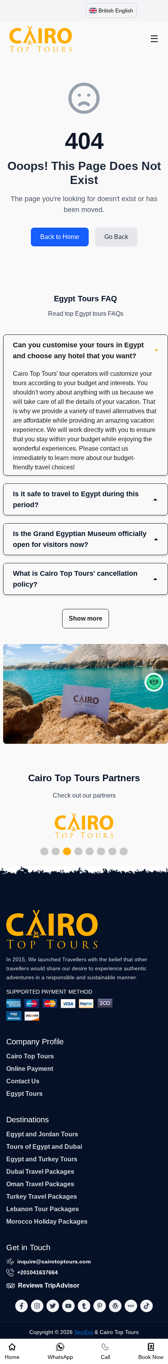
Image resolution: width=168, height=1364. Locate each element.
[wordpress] (115, 1306)
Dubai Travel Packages (40, 1171)
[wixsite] (131, 1306)
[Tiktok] (146, 1306)
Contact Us (22, 1081)
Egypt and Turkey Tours (41, 1159)
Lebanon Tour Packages (42, 1209)
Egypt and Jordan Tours (42, 1134)
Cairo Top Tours (30, 1056)
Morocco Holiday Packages (47, 1221)
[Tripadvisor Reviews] (154, 682)
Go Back (116, 237)
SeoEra (83, 1332)
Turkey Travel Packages (41, 1196)
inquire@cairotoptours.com (54, 1261)
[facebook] (21, 1306)
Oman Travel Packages (40, 1184)
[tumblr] (84, 1306)
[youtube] (68, 1306)
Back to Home (59, 237)
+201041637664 (37, 1272)
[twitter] (52, 1306)
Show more (85, 618)
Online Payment (29, 1068)
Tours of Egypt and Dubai (44, 1146)
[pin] (99, 1306)
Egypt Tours (24, 1093)
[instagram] (37, 1306)
